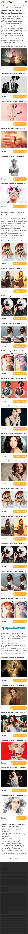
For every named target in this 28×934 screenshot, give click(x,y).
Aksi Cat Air (22, 818)
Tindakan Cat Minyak (19, 708)
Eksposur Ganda (21, 69)
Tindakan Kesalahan (20, 763)
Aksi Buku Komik (21, 735)
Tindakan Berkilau (20, 790)
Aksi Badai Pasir (21, 680)
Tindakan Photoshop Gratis (15, 628)
